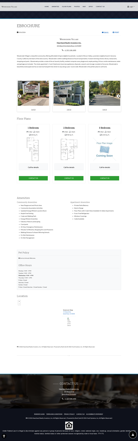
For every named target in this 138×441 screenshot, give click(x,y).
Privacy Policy (69, 414)
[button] (130, 7)
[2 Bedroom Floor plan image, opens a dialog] (69, 149)
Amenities (55, 6)
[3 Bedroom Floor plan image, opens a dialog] (105, 149)
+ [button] (19, 301)
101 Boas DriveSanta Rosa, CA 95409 (69, 313)
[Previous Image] (20, 96)
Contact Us (100, 6)
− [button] (19, 304)
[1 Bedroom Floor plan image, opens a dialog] (33, 149)
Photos (77, 6)
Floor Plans (66, 6)
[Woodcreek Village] (69, 321)
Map (84, 6)
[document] (69, 321)
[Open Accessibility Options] (4, 436)
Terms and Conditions (54, 414)
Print (116, 32)
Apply (91, 6)
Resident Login (39, 414)
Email (107, 32)
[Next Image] (118, 96)
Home (47, 6)
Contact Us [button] (38, 178)
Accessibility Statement (94, 414)
